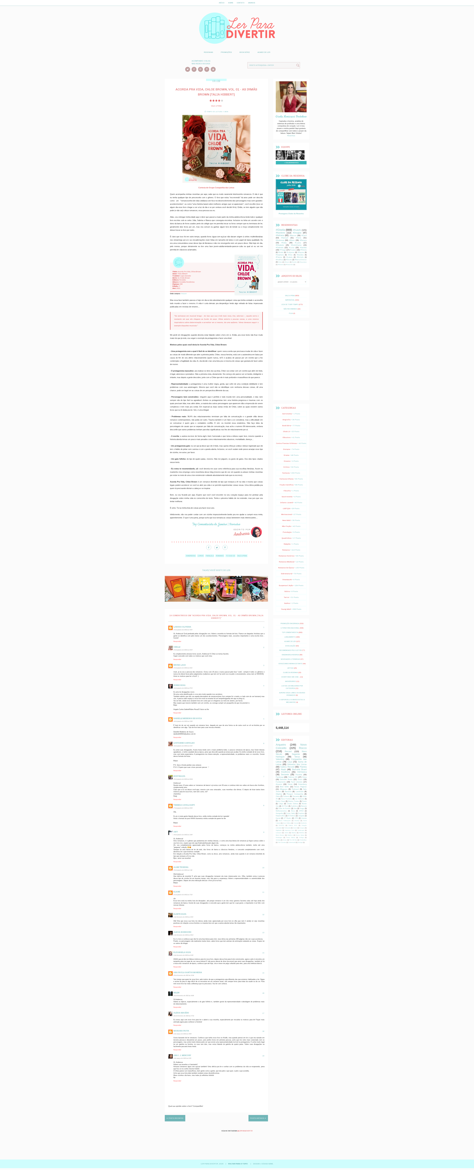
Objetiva (279, 794)
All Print (285, 806)
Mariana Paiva (181, 1031)
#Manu (292, 240)
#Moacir (286, 262)
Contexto (286, 796)
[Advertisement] (291, 361)
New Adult (286, 520)
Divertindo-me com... (290, 677)
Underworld (291, 842)
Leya (289, 762)
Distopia (286, 449)
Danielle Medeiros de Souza (187, 718)
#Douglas (297, 233)
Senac (285, 840)
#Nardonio (280, 233)
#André (280, 252)
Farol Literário (296, 782)
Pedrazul (295, 789)
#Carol (304, 235)
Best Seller (284, 787)
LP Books (287, 818)
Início (221, 3)
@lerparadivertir (245, 1131)
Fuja (291, 313)
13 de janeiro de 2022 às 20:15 (182, 650)
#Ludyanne (290, 252)
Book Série (244, 52)
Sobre (230, 3)
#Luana (298, 243)
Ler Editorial (299, 799)
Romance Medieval (286, 562)
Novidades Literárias (290, 659)
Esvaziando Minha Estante (290, 664)
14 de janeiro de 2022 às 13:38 (182, 721)
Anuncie (251, 3)
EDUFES (281, 825)
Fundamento (281, 782)
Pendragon (279, 837)
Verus (297, 757)
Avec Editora (287, 823)
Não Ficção (286, 526)
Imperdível (290, 300)
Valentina (280, 759)
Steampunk (287, 580)
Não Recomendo (290, 309)
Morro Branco (280, 835)
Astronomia (287, 414)
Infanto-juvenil (286, 503)
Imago (302, 808)
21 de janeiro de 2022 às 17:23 (182, 894)
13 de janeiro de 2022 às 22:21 (182, 668)
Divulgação (290, 646)
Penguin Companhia (295, 794)
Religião (287, 544)
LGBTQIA (286, 508)
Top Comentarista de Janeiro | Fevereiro (216, 524)
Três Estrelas (282, 842)
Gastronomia (287, 497)
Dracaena (296, 796)
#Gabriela (279, 247)
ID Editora (291, 816)
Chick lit (286, 431)
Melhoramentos (281, 811)
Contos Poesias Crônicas (286, 443)
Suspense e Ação (286, 585)
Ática (293, 811)
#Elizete (289, 260)
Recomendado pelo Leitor (290, 650)
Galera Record (287, 767)
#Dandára (300, 255)
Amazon (184, 294)
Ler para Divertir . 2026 (212, 1164)
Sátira (287, 591)
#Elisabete (280, 245)
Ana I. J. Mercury (182, 1055)
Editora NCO (293, 825)
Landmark (300, 791)
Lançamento (289, 637)
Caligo (281, 804)
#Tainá (298, 238)
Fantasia (286, 473)
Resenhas (208, 52)
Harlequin (280, 757)
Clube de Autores (284, 808)
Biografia (287, 420)
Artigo (290, 668)
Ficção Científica (287, 485)
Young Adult (286, 609)
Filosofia (287, 491)
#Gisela (280, 229)
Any (175, 832)
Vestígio (300, 842)
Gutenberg (302, 784)
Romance (220, 556)
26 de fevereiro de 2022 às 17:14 (183, 1016)
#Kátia (280, 262)
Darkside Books (286, 779)
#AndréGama (296, 245)
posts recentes (175, 1118)
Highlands (279, 830)
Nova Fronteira (286, 799)
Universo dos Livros (297, 764)
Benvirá (304, 806)
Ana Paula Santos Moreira (187, 972)
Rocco (303, 748)
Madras (294, 832)
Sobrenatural (286, 574)
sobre (280, 155)
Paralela (210, 556)
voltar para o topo (238, 1164)
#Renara (303, 240)
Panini (304, 801)
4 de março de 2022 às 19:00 (182, 1034)
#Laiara (293, 250)
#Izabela (289, 257)
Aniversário (290, 681)
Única (304, 777)
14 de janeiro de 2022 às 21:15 (182, 746)
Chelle (176, 647)
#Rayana (301, 252)
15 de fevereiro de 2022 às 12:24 (183, 975)
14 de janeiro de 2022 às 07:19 (182, 688)
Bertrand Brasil (299, 769)
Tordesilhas (303, 840)
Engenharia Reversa (290, 655)
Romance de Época (286, 568)
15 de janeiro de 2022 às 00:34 (182, 779)
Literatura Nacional (290, 628)
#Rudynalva (289, 264)
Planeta (303, 767)
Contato (240, 3)
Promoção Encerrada (290, 623)
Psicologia (287, 532)
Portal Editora (290, 837)
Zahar (278, 796)
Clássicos (287, 437)
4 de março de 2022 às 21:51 (182, 1058)
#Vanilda (303, 247)
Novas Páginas (300, 787)
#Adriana (280, 235)
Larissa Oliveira (182, 627)
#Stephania (280, 255)
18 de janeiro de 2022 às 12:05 (182, 835)
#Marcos (293, 235)
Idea (295, 808)
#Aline (290, 255)
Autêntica (294, 806)
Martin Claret (280, 801)
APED (301, 811)
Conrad (296, 823)
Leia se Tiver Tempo (289, 304)
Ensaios (287, 461)
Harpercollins (280, 816)
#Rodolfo (297, 230)
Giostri (295, 828)
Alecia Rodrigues (182, 932)
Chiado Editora (292, 804)
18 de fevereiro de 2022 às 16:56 (183, 995)
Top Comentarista (290, 632)
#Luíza (291, 247)
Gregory (302, 828)
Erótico (286, 467)
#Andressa (191, 556)
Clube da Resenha (290, 672)
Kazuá (278, 818)
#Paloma (279, 257)
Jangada (301, 816)
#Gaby (284, 243)
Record (288, 751)
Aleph (283, 769)
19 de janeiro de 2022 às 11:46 (182, 870)
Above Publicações (285, 820)
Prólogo (301, 837)
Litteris (286, 832)
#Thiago (282, 250)
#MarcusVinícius (301, 260)
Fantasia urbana (286, 479)
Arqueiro (281, 744)
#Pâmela (303, 250)
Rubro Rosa (179, 685)
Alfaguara (283, 789)
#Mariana (280, 264)
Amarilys (297, 820)
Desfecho (304, 823)
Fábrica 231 (293, 777)
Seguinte (296, 754)
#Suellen (294, 262)
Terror (286, 597)
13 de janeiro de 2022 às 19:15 (182, 630)
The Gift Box (293, 840)
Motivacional (286, 514)
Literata (304, 818)
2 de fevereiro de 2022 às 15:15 (183, 917)
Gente (290, 784)
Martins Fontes (293, 801)
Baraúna (288, 791)
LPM (296, 818)
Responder (177, 641)
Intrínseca (302, 772)
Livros (201, 556)
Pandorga (279, 777)
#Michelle (300, 257)
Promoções (226, 52)
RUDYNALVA (179, 776)
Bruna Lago (179, 665)
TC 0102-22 (230, 556)
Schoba (278, 840)
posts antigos (257, 1118)
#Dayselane (303, 262)
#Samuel (284, 238)
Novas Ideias (300, 835)
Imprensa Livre (289, 830)
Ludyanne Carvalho (184, 743)
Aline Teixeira (180, 867)
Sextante (285, 774)
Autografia (279, 813)
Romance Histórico (286, 556)
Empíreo (301, 813)
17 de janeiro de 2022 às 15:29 (182, 808)
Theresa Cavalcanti (184, 805)
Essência (285, 772)
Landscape (300, 830)
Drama (286, 455)
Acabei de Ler (263, 52)
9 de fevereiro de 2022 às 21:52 (183, 955)
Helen (176, 992)
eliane (176, 892)
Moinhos (301, 832)
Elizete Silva (179, 914)
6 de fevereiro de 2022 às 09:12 (183, 935)
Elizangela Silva (182, 952)
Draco (300, 779)
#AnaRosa (279, 260)
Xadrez (287, 603)
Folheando (287, 828)
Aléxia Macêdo (181, 1013)
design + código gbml (263, 1164)
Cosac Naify (290, 813)
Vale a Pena (242, 556)
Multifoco (290, 835)
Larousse (278, 832)
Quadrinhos (286, 538)
